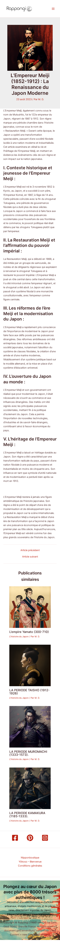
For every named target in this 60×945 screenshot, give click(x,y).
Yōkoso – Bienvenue (30, 861)
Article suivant (30, 556)
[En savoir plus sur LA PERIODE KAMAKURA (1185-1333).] (29, 788)
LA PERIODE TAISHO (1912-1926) (29, 691)
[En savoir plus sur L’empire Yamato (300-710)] (29, 606)
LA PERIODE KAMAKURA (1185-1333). (27, 814)
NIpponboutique (30, 857)
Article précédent (30, 550)
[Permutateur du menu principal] (53, 8)
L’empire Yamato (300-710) (29, 632)
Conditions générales (30, 865)
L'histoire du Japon (18, 636)
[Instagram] (45, 837)
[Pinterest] (30, 837)
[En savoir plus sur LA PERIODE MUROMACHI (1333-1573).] (29, 726)
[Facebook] (15, 837)
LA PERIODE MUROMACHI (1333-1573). (28, 753)
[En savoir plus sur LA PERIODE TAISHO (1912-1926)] (29, 665)
